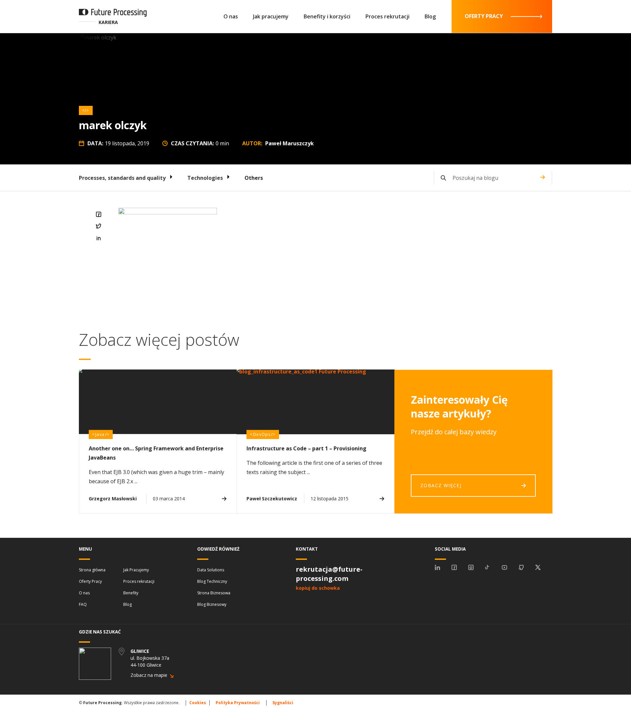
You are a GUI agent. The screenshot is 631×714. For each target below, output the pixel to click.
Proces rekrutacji (387, 16)
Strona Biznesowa (213, 593)
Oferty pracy (484, 16)
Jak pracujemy (271, 16)
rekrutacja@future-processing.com (329, 574)
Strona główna (92, 570)
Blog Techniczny (212, 581)
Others (254, 177)
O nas (230, 16)
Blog (430, 16)
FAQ (83, 604)
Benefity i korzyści (327, 16)
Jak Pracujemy (136, 570)
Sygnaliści (282, 702)
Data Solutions (210, 570)
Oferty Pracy (90, 581)
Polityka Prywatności (238, 702)
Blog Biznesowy (211, 604)
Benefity (130, 593)
